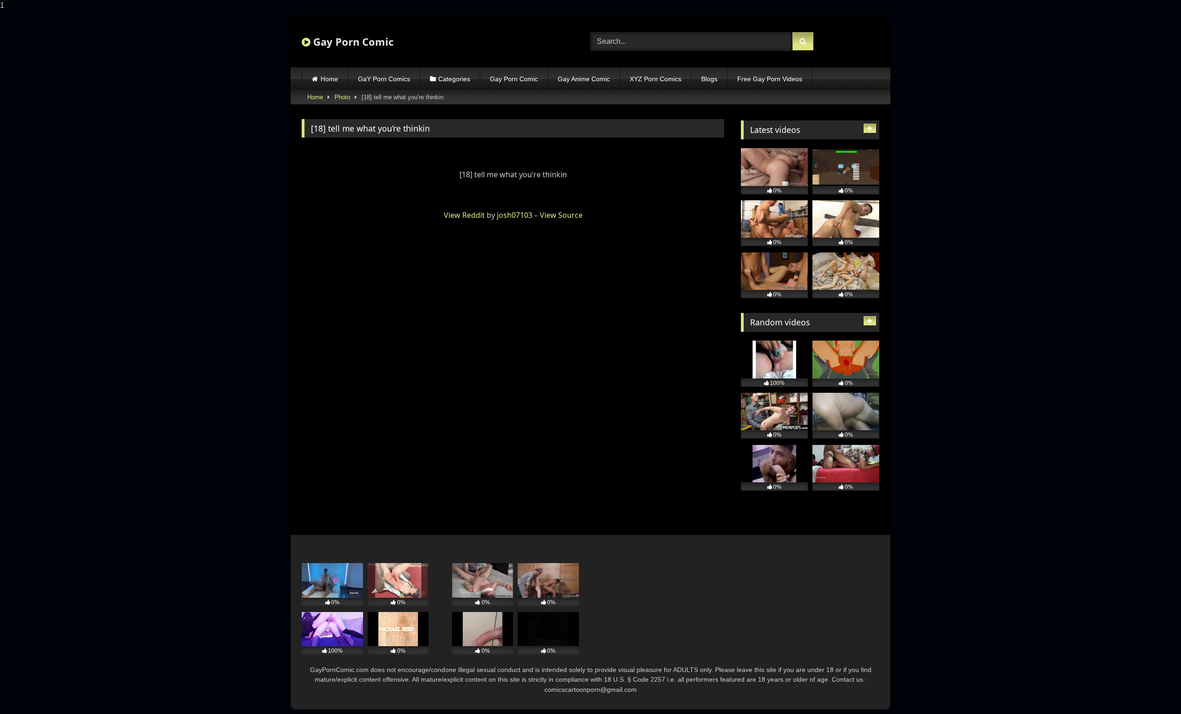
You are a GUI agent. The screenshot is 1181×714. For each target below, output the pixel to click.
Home (329, 79)
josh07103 (514, 215)
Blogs (709, 79)
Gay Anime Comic (584, 79)
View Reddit (464, 215)
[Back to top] (1152, 688)
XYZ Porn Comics (655, 79)
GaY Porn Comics (384, 79)
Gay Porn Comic (352, 41)
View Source (561, 215)
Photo (342, 97)
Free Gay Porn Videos (769, 79)
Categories (454, 79)
